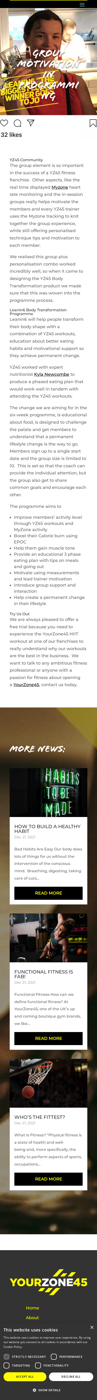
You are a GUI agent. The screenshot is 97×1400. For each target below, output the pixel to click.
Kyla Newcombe (51, 374)
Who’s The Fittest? (39, 1117)
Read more (30, 1347)
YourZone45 (26, 684)
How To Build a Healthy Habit (47, 829)
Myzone (60, 187)
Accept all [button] (25, 1377)
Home (32, 1308)
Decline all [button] (71, 1377)
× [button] (91, 1327)
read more (48, 893)
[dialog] (48, 1361)
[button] (48, 1390)
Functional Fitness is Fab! (43, 974)
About (32, 1317)
